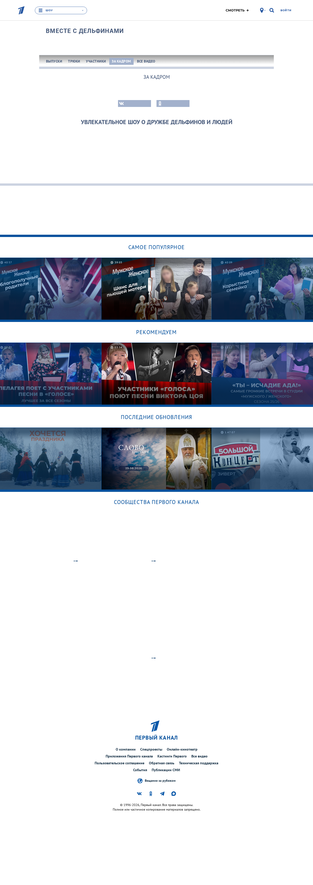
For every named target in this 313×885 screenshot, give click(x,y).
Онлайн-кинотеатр (182, 749)
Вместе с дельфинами (85, 30)
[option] (157, 289)
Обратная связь (161, 763)
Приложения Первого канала (129, 756)
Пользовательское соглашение (119, 763)
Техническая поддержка (198, 763)
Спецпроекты (151, 749)
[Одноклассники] (172, 103)
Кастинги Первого (172, 756)
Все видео (199, 756)
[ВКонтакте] (134, 103)
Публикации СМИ (166, 770)
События (140, 770)
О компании (126, 749)
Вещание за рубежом (160, 780)
